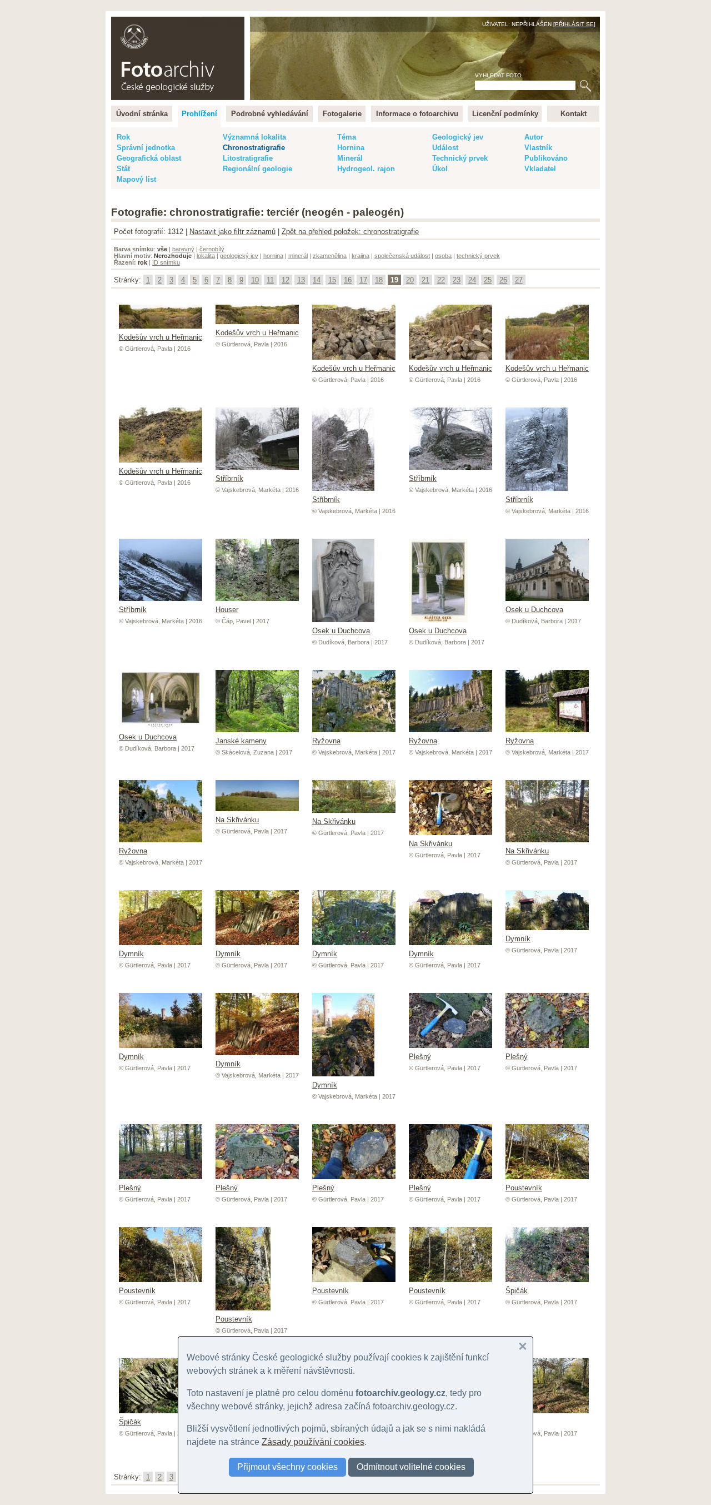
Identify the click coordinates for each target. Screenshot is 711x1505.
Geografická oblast (149, 158)
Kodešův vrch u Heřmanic (160, 337)
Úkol (440, 169)
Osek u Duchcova (341, 631)
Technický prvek (460, 158)
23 (456, 280)
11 (270, 280)
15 (332, 280)
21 (425, 280)
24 (472, 280)
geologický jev (239, 255)
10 (255, 280)
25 (488, 280)
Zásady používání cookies (313, 1442)
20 (410, 280)
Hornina (350, 147)
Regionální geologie (257, 169)
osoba (443, 255)
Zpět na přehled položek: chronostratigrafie (350, 231)
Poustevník (234, 1319)
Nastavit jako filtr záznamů (232, 231)
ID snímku (166, 262)
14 (317, 280)
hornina (273, 255)
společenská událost (402, 255)
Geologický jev (457, 137)
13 (301, 280)
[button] (522, 1346)
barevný (183, 249)
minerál (298, 255)
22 (441, 280)
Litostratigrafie (248, 158)
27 (519, 280)
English (231, 22)
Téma (346, 137)
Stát (123, 169)
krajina (360, 255)
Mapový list (136, 179)
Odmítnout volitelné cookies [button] (411, 1467)
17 (363, 280)
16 (348, 280)
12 (285, 280)
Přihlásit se (574, 24)
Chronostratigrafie (254, 147)
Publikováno (546, 158)
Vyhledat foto (498, 75)
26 (503, 280)
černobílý (211, 249)
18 (379, 280)
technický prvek (478, 255)
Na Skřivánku (237, 820)
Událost (445, 147)
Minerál (350, 158)
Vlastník (538, 147)
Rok (123, 137)
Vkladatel (540, 169)
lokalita (206, 255)
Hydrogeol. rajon (366, 169)
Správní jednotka (146, 147)
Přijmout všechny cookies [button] (287, 1467)
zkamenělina (330, 255)
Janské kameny (241, 741)
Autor (533, 137)
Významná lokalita (254, 137)
